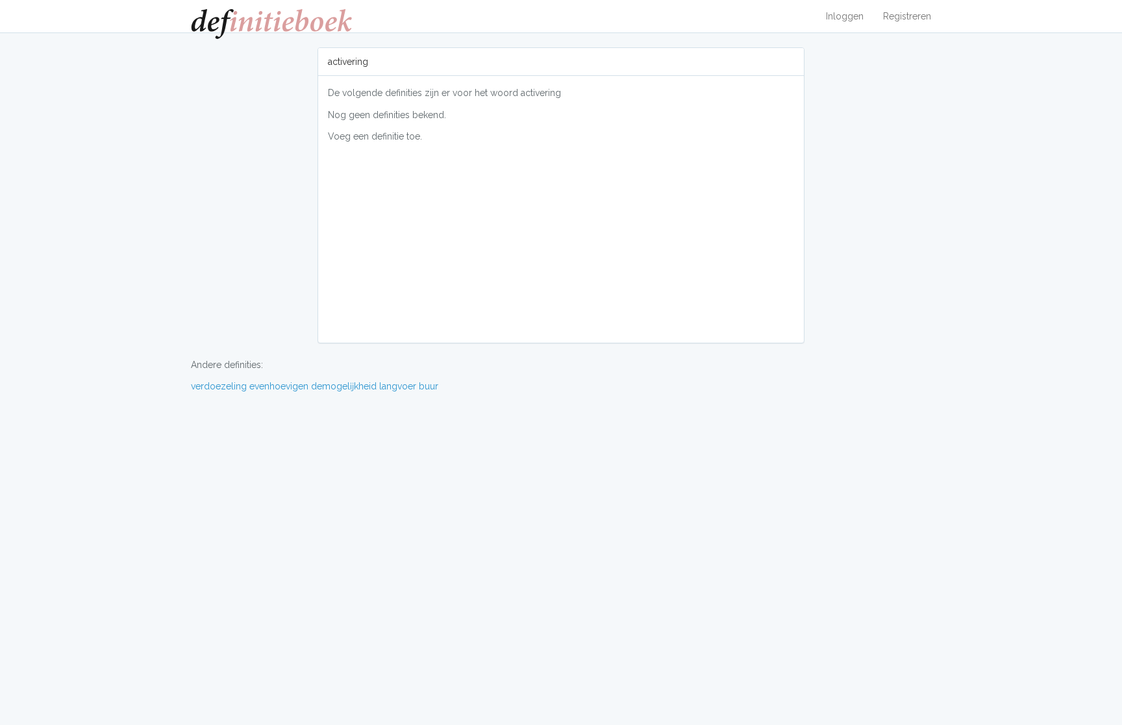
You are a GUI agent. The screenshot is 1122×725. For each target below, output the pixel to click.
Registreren (907, 16)
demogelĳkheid (344, 386)
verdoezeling (219, 386)
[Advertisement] (561, 242)
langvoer (397, 386)
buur (428, 386)
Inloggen (845, 16)
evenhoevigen (278, 386)
